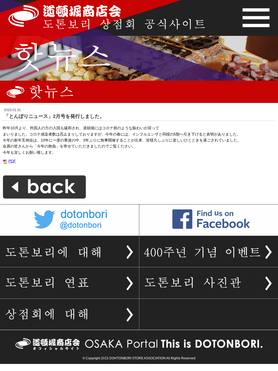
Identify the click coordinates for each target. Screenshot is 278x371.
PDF (12, 161)
